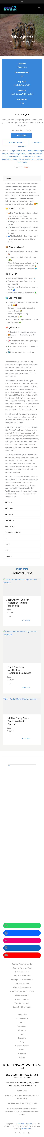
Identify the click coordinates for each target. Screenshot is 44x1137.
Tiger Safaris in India (9, 159)
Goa (22, 1034)
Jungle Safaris (19, 85)
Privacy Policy (25, 1103)
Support (34, 1103)
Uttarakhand (22, 1026)
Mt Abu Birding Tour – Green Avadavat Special (18, 721)
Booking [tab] (7, 550)
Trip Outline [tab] (8, 502)
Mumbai (22, 1050)
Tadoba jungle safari (17, 154)
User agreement (13, 1103)
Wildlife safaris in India (27, 159)
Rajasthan (22, 1030)
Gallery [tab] (7, 544)
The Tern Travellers (25, 1124)
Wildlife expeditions (22, 999)
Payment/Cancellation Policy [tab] (13, 532)
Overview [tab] (8, 178)
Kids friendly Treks (22, 972)
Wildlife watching (27, 94)
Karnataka (22, 1038)
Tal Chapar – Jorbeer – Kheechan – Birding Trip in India (19, 602)
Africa (22, 1042)
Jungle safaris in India (18, 151)
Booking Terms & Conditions (15, 1095)
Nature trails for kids (22, 995)
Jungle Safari (15, 94)
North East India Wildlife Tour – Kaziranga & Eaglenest (19, 670)
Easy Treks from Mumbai (22, 976)
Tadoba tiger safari (14, 156)
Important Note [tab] (9, 520)
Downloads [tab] (8, 556)
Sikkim (22, 1022)
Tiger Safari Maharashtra (32, 156)
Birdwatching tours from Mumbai (22, 991)
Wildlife (27, 85)
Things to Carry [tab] (9, 526)
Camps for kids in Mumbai (22, 1007)
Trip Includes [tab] (9, 508)
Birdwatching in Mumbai (22, 987)
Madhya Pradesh (22, 1018)
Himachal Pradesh (22, 1046)
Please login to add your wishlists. (6, 600)
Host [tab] (6, 538)
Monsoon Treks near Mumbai (22, 964)
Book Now (21, 135)
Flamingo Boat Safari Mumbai (22, 980)
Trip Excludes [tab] (9, 514)
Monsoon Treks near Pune (22, 968)
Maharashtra (22, 67)
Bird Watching (26, 620)
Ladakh (22, 1057)
